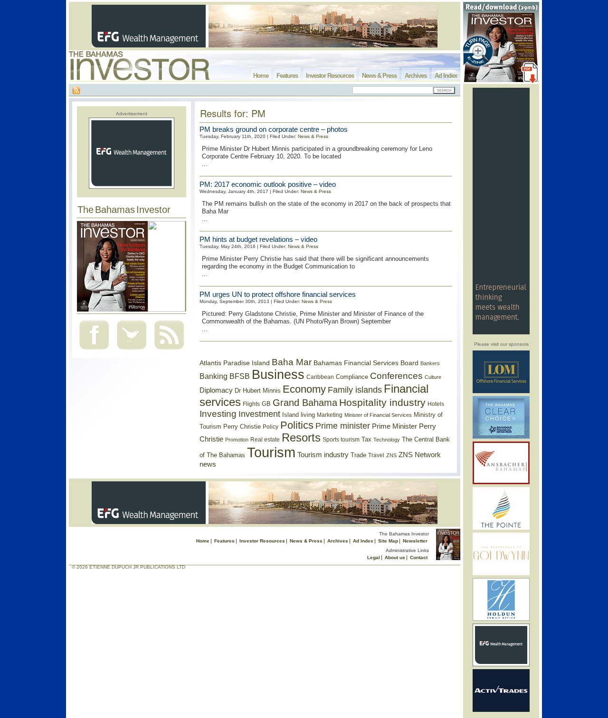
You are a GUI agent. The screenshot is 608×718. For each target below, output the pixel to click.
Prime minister (342, 426)
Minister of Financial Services (378, 415)
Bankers (430, 363)
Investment (259, 414)
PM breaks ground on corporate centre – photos (274, 129)
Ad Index (446, 75)
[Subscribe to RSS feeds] (169, 351)
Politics (297, 425)
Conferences (396, 376)
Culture (433, 377)
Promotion (236, 439)
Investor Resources (330, 75)
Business (278, 375)
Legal (373, 557)
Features (287, 75)
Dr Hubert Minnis (258, 390)
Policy (270, 427)
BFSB (239, 376)
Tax (366, 439)
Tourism (271, 452)
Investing (218, 414)
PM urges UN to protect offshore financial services (278, 294)
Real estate (265, 439)
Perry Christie (242, 426)
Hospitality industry (382, 402)
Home (260, 75)
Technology (386, 439)
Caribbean (320, 377)
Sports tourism (341, 439)
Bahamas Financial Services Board (366, 363)
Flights (251, 404)
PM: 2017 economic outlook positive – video (268, 184)
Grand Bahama (305, 402)
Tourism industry (323, 455)
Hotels (436, 404)
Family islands (355, 390)
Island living (298, 414)
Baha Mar (292, 362)
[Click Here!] (501, 391)
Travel (376, 455)
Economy (304, 389)
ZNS (391, 455)
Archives (416, 75)
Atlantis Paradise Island (235, 363)
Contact (419, 557)
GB (266, 403)
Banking (214, 376)
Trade (358, 455)
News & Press (379, 75)
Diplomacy (216, 390)
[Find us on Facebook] (94, 351)
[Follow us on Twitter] (131, 351)
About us (395, 557)
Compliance (352, 376)
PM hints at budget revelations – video (258, 239)
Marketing (329, 415)
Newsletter (415, 540)
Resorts (301, 438)
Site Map (388, 540)
